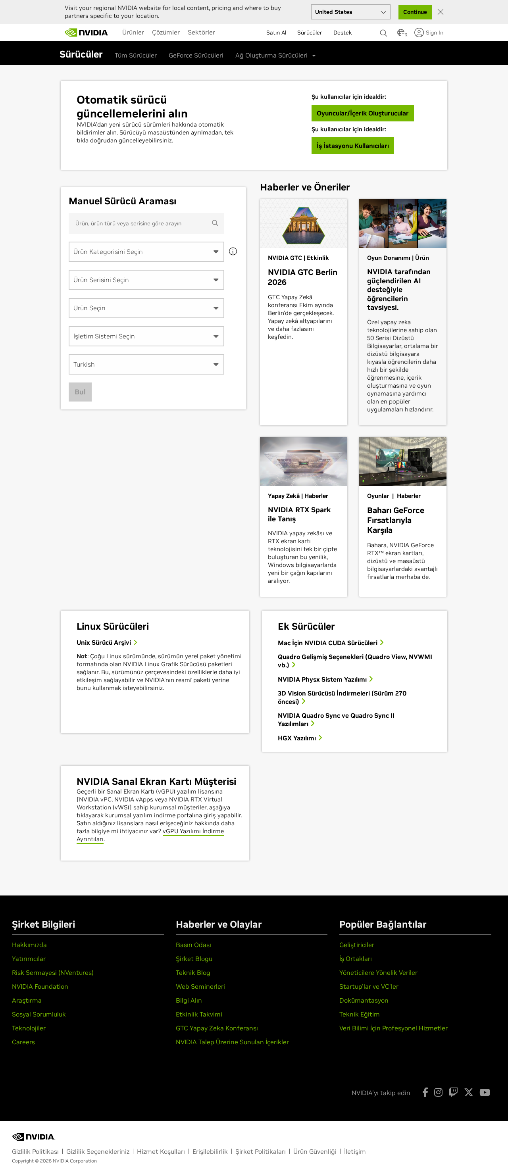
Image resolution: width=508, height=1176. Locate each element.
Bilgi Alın (189, 1000)
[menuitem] (133, 32)
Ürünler (133, 32)
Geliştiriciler (356, 945)
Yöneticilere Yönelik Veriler (378, 972)
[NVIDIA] (86, 32)
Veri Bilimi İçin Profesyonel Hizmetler (393, 1028)
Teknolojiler (29, 1028)
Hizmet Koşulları (161, 1151)
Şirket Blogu (194, 959)
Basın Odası (193, 945)
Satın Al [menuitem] (276, 32)
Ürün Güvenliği (315, 1151)
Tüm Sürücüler (136, 55)
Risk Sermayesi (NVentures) (53, 972)
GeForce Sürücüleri (196, 55)
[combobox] (146, 252)
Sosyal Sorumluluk (39, 1014)
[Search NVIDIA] (384, 31)
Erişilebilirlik (210, 1151)
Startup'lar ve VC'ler (368, 986)
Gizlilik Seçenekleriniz (97, 1151)
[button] (401, 35)
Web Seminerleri (200, 986)
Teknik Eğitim (359, 1014)
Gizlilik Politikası (35, 1151)
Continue (415, 11)
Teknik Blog (193, 972)
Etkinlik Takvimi (199, 1014)
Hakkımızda (29, 945)
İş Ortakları (355, 959)
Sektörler (201, 32)
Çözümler (166, 32)
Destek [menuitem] (342, 32)
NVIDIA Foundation (40, 986)
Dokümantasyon (364, 1000)
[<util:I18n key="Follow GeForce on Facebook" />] (425, 1092)
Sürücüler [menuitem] (309, 32)
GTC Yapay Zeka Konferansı (217, 1028)
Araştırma (27, 1000)
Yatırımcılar (29, 959)
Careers (23, 1042)
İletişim (355, 1151)
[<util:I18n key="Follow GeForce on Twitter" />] (468, 1092)
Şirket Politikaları (260, 1151)
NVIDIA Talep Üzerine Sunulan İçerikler (232, 1042)
